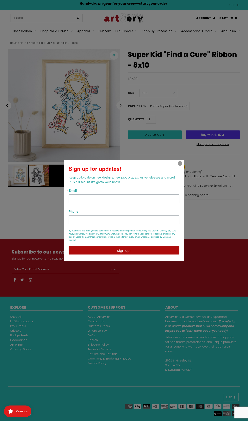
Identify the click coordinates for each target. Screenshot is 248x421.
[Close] (180, 163)
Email (73, 190)
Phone (73, 211)
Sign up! (124, 250)
